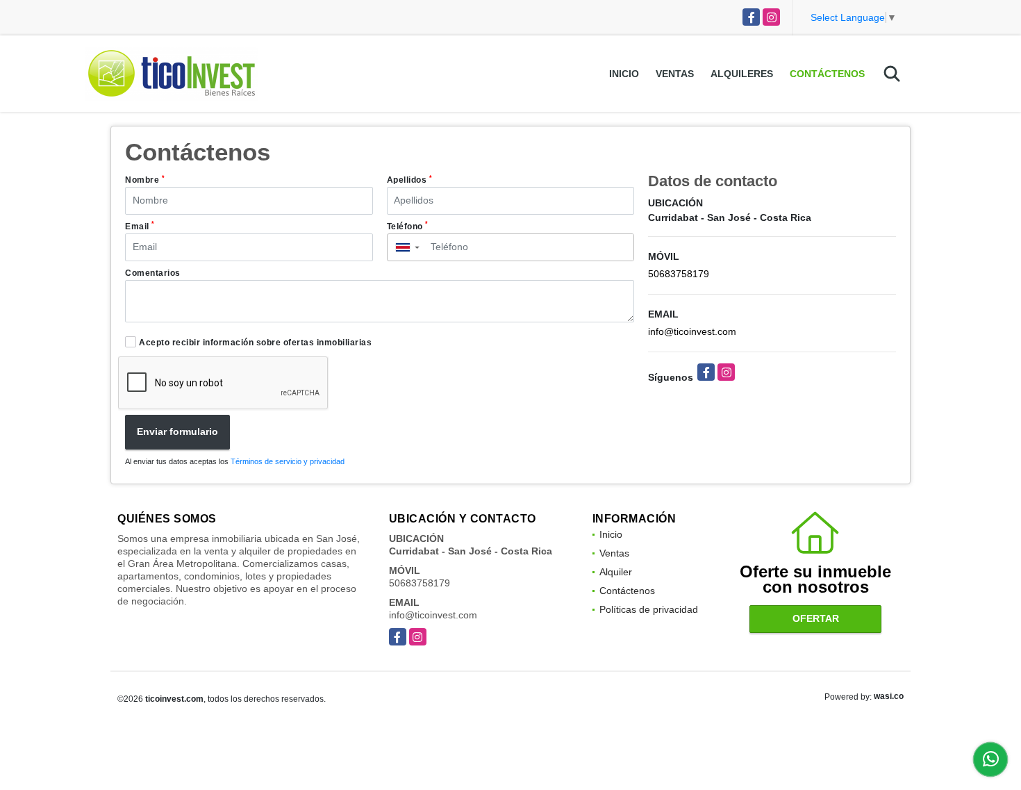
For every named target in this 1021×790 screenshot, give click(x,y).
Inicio (624, 73)
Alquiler (615, 571)
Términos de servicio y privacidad (288, 461)
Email (140, 225)
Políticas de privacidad (648, 609)
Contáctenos (827, 73)
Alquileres (742, 73)
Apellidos (410, 180)
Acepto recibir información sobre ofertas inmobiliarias (255, 342)
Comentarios (153, 273)
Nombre (145, 180)
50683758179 (678, 273)
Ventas (675, 73)
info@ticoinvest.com (692, 331)
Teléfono (408, 225)
